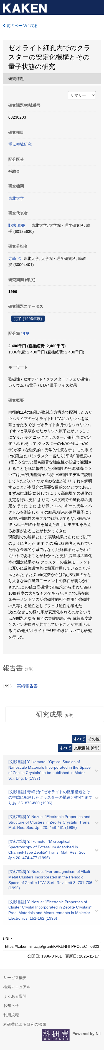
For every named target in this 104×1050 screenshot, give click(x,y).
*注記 (25, 334)
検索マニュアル (17, 987)
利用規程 (11, 1015)
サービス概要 (15, 977)
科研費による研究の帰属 (24, 1024)
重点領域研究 (20, 144)
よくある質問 (15, 996)
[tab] (55, 714)
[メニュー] (97, 7)
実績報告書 (27, 686)
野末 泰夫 (16, 225)
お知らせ (11, 1005)
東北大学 (16, 198)
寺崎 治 (14, 258)
